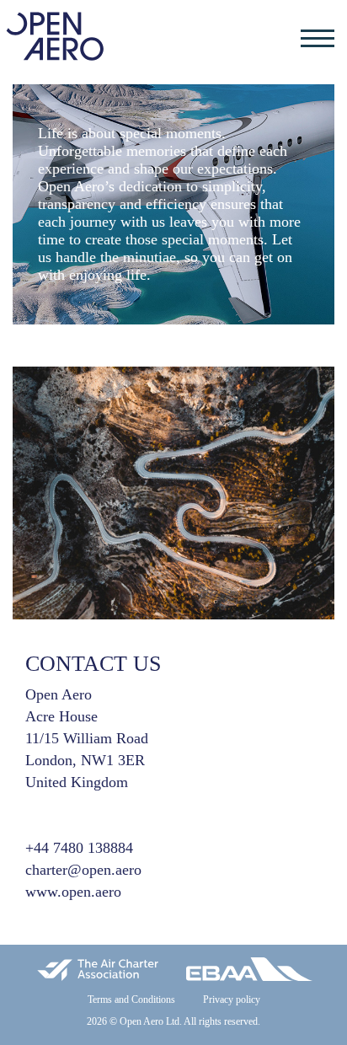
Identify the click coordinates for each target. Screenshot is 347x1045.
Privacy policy (231, 999)
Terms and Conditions (131, 999)
